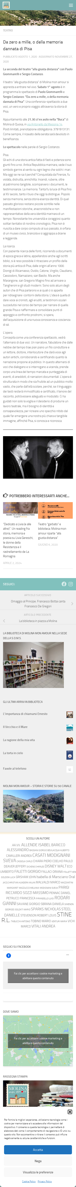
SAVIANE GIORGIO (28, 904)
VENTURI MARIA (59, 921)
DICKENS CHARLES (35, 866)
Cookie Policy (29, 1181)
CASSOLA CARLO (24, 861)
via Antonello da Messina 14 (44, 124)
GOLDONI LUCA (8, 877)
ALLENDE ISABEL (36, 844)
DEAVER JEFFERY (15, 866)
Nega (38, 1161)
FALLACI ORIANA (52, 872)
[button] (70, 1112)
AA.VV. (16, 845)
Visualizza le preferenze (38, 1172)
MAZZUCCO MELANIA (29, 888)
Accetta (38, 1150)
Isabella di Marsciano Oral (55, 877)
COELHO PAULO (62, 861)
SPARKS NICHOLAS (46, 909)
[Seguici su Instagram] (70, 584)
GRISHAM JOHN (26, 877)
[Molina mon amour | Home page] (7, 5)
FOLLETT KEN (69, 872)
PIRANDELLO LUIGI (45, 898)
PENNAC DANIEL (60, 893)
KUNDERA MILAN (27, 882)
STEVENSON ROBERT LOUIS (38, 915)
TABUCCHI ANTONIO (20, 921)
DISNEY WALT (55, 866)
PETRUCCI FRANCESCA (20, 898)
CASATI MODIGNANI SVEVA (36, 858)
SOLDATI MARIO (22, 909)
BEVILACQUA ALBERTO (58, 850)
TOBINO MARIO (41, 921)
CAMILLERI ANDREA (19, 856)
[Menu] (71, 5)
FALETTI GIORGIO (27, 871)
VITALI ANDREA (43, 926)
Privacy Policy (45, 1181)
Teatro (8, 30)
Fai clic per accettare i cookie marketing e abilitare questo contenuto (38, 976)
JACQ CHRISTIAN (10, 882)
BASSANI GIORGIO (38, 850)
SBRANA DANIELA (52, 904)
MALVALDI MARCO (48, 882)
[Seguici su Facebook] (64, 584)
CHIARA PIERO (42, 861)
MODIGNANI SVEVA (49, 888)
